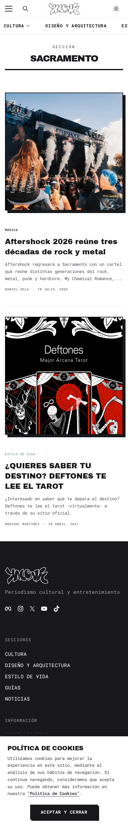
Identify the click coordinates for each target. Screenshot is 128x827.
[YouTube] (44, 609)
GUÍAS (13, 687)
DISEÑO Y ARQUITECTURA (76, 26)
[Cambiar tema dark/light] (116, 9)
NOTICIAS (17, 698)
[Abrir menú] (12, 9)
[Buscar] (25, 9)
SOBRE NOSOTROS (26, 734)
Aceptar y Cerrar (64, 812)
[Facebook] (8, 609)
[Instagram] (20, 609)
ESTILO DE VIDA (26, 676)
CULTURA (14, 26)
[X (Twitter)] (32, 608)
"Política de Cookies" (53, 793)
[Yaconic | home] (64, 575)
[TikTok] (56, 609)
